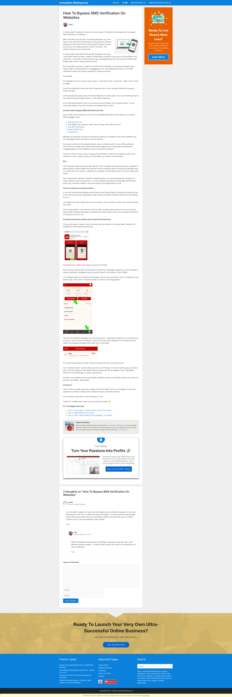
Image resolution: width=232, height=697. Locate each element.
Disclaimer (102, 671)
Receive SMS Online (75, 129)
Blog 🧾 (124, 3)
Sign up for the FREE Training (118, 469)
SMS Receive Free (75, 122)
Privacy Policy (103, 665)
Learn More (146, 695)
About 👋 (116, 3)
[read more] (123, 430)
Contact (101, 676)
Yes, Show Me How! (116, 645)
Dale (75, 532)
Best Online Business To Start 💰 (160, 3)
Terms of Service (104, 673)
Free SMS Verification (76, 127)
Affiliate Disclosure (105, 668)
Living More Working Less (73, 2)
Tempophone (73, 132)
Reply (68, 524)
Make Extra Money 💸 (138, 3)
